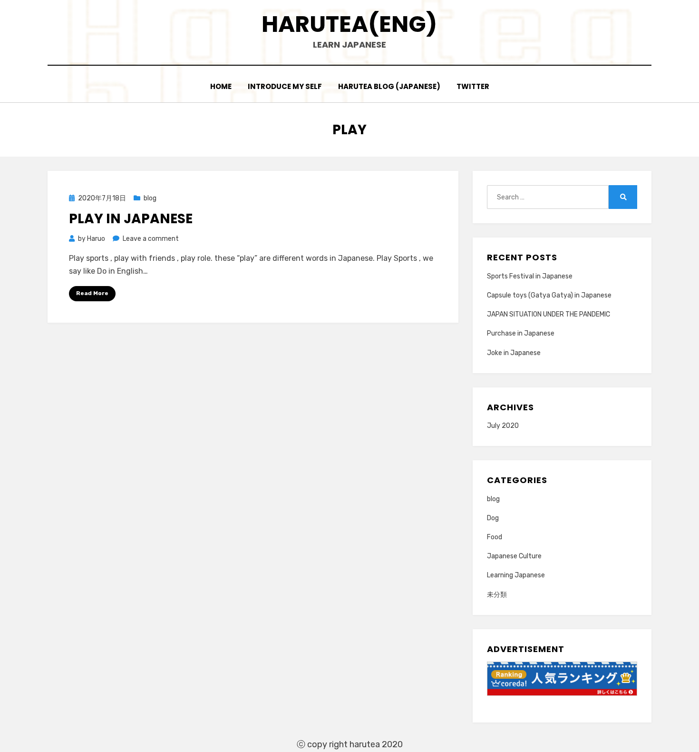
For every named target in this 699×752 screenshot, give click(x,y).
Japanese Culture (514, 556)
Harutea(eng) (349, 24)
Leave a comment (151, 239)
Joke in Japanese (514, 353)
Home (221, 86)
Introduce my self (285, 86)
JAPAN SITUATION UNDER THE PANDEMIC (548, 314)
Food (494, 537)
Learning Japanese (516, 575)
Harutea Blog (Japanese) (389, 86)
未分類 (497, 595)
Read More (92, 293)
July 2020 (503, 426)
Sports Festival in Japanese (530, 276)
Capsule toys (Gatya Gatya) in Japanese (549, 295)
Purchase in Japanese (520, 333)
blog (150, 198)
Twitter (472, 86)
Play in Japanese (131, 218)
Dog (493, 518)
